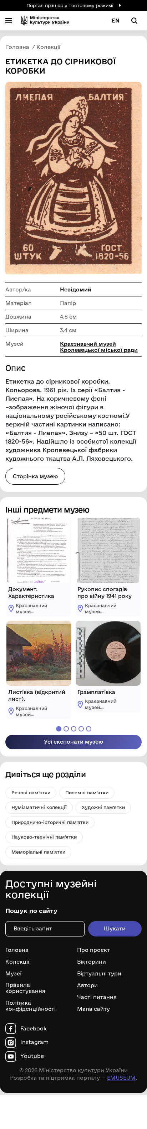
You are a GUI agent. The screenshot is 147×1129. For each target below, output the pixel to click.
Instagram (34, 1042)
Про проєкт (93, 950)
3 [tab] (73, 728)
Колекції (17, 962)
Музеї (13, 973)
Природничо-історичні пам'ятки (49, 822)
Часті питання (97, 997)
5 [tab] (88, 728)
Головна (17, 950)
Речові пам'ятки (30, 792)
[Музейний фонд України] (45, 21)
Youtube (32, 1056)
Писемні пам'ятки (86, 792)
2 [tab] (66, 728)
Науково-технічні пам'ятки (44, 836)
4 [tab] (81, 728)
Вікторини (91, 962)
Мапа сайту (93, 1009)
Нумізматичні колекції (39, 807)
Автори (87, 985)
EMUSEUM (121, 1078)
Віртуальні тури (99, 973)
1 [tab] (58, 728)
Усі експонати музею (73, 742)
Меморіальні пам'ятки (38, 851)
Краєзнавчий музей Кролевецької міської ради (99, 347)
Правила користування (25, 988)
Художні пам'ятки (103, 807)
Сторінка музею (35, 476)
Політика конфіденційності (30, 1006)
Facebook (33, 1028)
